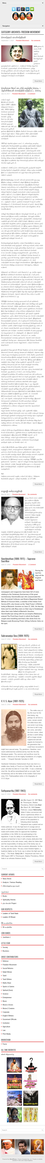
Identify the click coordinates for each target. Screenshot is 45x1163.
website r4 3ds (16, 1160)
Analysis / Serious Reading (12, 882)
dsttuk (40, 1159)
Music (5, 1001)
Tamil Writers (7, 979)
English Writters (8, 1016)
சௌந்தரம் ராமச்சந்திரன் (13, 37)
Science (5, 994)
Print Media (7, 1034)
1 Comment (31, 94)
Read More (38, 81)
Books (5, 896)
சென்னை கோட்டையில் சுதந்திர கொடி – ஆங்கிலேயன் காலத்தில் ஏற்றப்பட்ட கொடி (21, 89)
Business (6, 951)
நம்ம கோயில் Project (9, 903)
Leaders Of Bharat (9, 917)
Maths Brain (7, 983)
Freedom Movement (22, 40)
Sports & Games (8, 986)
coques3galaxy (28, 1160)
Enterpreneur (7, 997)
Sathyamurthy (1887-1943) (13, 791)
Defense (5, 961)
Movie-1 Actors (8, 1005)
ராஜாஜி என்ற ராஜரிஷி (11, 491)
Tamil (4, 976)
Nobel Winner (7, 972)
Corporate (6, 1012)
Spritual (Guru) (8, 990)
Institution (6, 1023)
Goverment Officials (10, 1019)
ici (30, 1159)
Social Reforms (8, 968)
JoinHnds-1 (6, 937)
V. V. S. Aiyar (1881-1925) (12, 701)
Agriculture (6, 1027)
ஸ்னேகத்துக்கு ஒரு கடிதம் (11, 886)
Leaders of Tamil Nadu (10, 913)
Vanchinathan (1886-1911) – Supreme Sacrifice (18, 560)
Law (4, 1030)
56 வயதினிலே (7, 927)
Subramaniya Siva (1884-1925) (15, 635)
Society (5, 947)
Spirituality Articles (9, 900)
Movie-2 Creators (9, 1008)
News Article (7, 879)
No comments (35, 40)
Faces (5, 1044)
